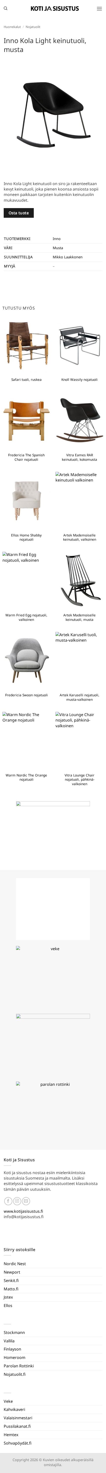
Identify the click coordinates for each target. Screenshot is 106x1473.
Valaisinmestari (18, 1418)
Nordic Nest (15, 1263)
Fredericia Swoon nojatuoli (26, 695)
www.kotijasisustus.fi (23, 1211)
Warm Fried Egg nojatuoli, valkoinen (26, 617)
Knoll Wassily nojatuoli (79, 379)
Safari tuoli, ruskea (26, 379)
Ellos (8, 1305)
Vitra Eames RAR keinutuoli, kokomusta (79, 457)
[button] (99, 8)
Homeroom (14, 1357)
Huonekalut (12, 26)
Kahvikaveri (14, 1409)
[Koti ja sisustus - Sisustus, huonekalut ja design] (55, 8)
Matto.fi (11, 1289)
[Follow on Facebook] (8, 1201)
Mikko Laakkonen (68, 257)
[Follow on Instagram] (17, 1201)
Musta (58, 247)
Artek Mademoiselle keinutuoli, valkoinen (79, 537)
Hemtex (11, 1434)
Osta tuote (19, 213)
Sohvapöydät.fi (18, 1443)
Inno (57, 238)
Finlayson (12, 1349)
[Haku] (5, 8)
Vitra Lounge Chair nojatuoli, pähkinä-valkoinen (79, 779)
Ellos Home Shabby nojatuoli (26, 537)
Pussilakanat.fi (17, 1426)
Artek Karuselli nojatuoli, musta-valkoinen (79, 697)
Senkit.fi (11, 1280)
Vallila (9, 1341)
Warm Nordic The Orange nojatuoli (26, 777)
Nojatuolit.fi (15, 1374)
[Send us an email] (26, 1201)
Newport (12, 1272)
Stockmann (14, 1332)
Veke (8, 1401)
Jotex (8, 1297)
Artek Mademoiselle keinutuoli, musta (79, 617)
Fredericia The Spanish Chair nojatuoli (26, 457)
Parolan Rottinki (19, 1366)
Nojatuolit (33, 26)
